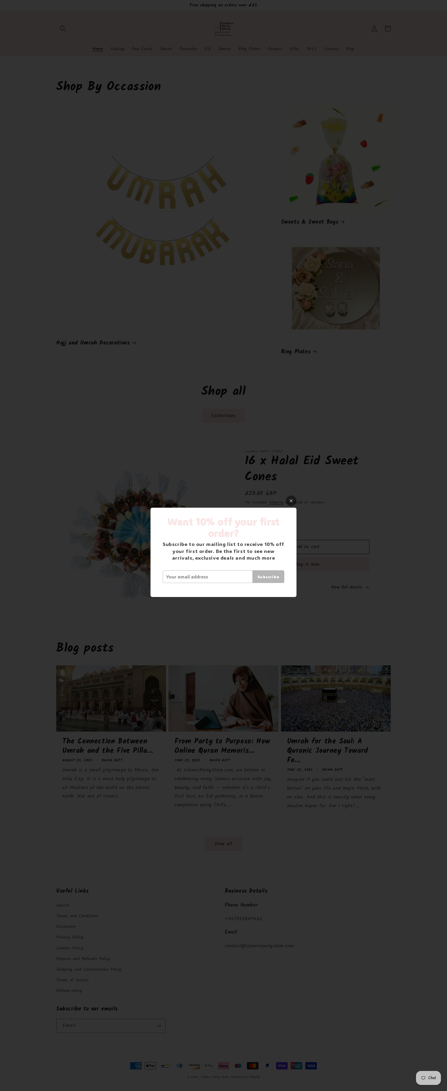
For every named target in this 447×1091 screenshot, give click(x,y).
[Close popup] (291, 501)
